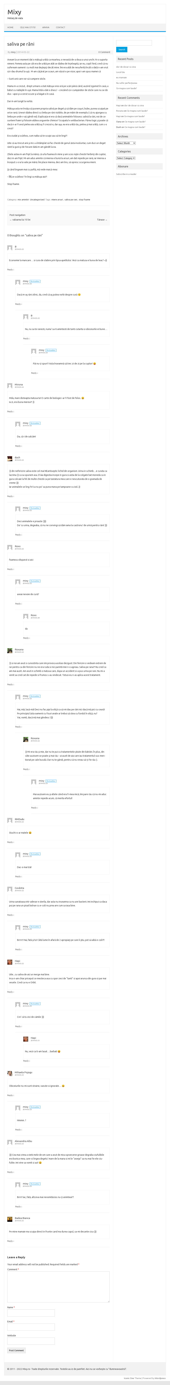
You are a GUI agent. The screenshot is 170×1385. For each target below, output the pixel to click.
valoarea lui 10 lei (20, 219)
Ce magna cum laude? (126, 88)
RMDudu (19, 819)
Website (11, 1335)
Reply (10, 269)
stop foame (84, 199)
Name (11, 1307)
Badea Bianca (22, 1218)
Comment (13, 1269)
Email (10, 1321)
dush (17, 457)
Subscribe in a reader (126, 174)
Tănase (102, 219)
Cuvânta (19, 888)
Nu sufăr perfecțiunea (126, 83)
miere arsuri (57, 199)
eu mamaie (121, 77)
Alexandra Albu (23, 1141)
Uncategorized (37, 199)
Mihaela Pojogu (23, 1072)
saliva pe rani (71, 199)
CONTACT (60, 27)
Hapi (17, 960)
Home (10, 27)
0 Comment (104, 52)
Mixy (14, 11)
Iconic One (129, 1378)
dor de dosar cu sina (126, 67)
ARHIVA (45, 27)
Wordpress (160, 1378)
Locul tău (120, 72)
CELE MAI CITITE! (28, 27)
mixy (13, 52)
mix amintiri (23, 199)
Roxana (19, 649)
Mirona (19, 384)
